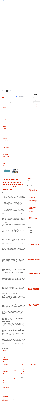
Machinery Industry (6, 154)
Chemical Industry (6, 136)
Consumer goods (5, 133)
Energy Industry (5, 126)
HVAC (4, 158)
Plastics (4, 391)
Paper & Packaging (6, 147)
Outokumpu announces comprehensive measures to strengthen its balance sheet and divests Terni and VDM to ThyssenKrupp (13, 184)
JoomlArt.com (22, 399)
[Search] (33, 97)
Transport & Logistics (6, 156)
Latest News (5, 124)
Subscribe (4, 109)
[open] (9, 97)
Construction (5, 352)
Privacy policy (32, 366)
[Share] (33, 102)
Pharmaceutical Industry (6, 361)
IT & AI (4, 145)
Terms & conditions (33, 364)
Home (4, 102)
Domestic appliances (6, 140)
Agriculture (4, 149)
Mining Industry (5, 165)
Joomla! (25, 399)
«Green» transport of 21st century (33, 244)
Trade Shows (23, 373)
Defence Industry (5, 163)
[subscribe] (29, 178)
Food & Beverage (5, 128)
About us (4, 105)
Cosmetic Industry (6, 138)
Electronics (4, 373)
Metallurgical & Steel (6, 382)
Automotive (4, 119)
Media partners (5, 107)
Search (34, 98)
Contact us (4, 114)
